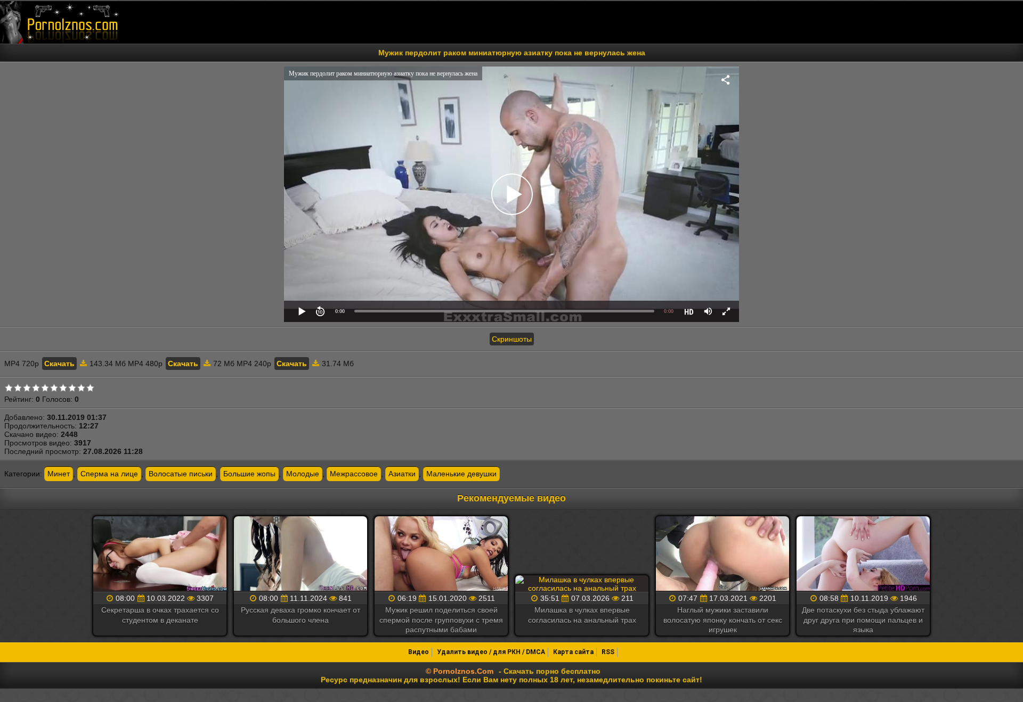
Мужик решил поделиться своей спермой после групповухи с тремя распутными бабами (441, 619)
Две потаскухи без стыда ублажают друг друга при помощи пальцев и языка (863, 619)
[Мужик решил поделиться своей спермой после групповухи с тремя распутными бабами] (441, 554)
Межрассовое (354, 473)
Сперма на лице (109, 473)
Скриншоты (512, 339)
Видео (418, 652)
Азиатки (402, 473)
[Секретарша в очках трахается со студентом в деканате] (159, 554)
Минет (58, 473)
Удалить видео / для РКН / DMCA (491, 652)
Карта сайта (573, 652)
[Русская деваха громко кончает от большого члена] (300, 554)
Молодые (302, 473)
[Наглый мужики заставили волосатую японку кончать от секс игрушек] (722, 554)
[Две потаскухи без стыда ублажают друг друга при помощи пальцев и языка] (863, 554)
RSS (608, 652)
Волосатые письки (181, 473)
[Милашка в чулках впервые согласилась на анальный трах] (581, 583)
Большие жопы (249, 473)
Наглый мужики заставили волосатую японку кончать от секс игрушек (722, 619)
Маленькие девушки (461, 473)
